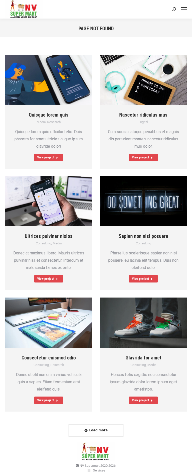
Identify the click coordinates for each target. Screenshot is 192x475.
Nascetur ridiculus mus (143, 115)
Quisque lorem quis (48, 115)
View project (45, 157)
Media (41, 122)
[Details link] (55, 79)
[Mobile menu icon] (184, 9)
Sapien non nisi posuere (143, 236)
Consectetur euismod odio (49, 358)
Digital (143, 122)
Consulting (43, 243)
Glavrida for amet (144, 358)
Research (54, 122)
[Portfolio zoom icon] (42, 79)
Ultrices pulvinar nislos (48, 236)
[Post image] (48, 80)
